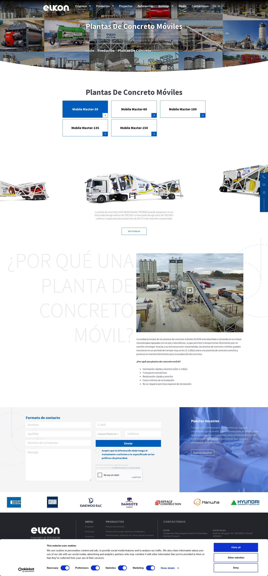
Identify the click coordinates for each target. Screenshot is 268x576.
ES (214, 6)
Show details (168, 568)
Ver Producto (134, 231)
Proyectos (125, 6)
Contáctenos (200, 6)
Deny (236, 567)
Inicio (89, 50)
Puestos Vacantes (202, 452)
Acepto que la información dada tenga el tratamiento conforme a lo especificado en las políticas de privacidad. (128, 454)
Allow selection (236, 557)
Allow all (236, 547)
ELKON (56, 537)
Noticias (163, 6)
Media (183, 6)
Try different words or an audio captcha (126, 468)
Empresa (81, 6)
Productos (103, 6)
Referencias (145, 6)
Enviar (128, 443)
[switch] (95, 567)
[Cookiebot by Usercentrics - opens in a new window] (26, 570)
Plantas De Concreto (134, 50)
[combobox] (108, 434)
